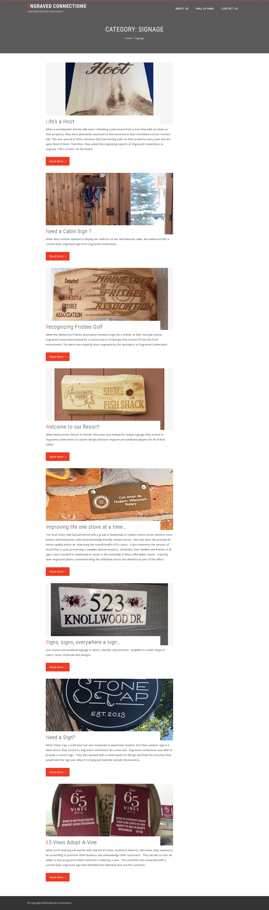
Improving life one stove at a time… (86, 527)
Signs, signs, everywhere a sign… (83, 642)
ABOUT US (181, 8)
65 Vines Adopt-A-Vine (71, 842)
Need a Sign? (60, 737)
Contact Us (229, 8)
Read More (56, 161)
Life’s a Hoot (60, 121)
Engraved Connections (56, 6)
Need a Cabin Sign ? (68, 231)
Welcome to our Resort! (73, 426)
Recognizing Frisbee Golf (74, 327)
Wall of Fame (205, 8)
